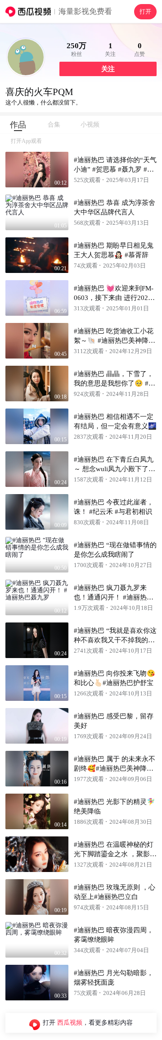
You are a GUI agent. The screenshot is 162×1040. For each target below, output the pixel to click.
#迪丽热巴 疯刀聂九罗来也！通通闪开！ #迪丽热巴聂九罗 (113, 597)
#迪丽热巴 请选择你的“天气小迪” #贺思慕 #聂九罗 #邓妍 (115, 169)
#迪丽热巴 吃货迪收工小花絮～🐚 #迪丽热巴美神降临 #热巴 (114, 340)
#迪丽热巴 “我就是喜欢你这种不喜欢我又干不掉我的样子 (115, 640)
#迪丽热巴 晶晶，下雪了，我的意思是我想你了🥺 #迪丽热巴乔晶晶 (114, 383)
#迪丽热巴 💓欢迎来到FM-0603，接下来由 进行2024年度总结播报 (113, 298)
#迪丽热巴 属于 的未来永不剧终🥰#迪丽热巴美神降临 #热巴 (114, 768)
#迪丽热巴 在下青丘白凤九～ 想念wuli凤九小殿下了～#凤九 (114, 469)
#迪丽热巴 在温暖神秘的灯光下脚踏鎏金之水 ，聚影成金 (115, 854)
